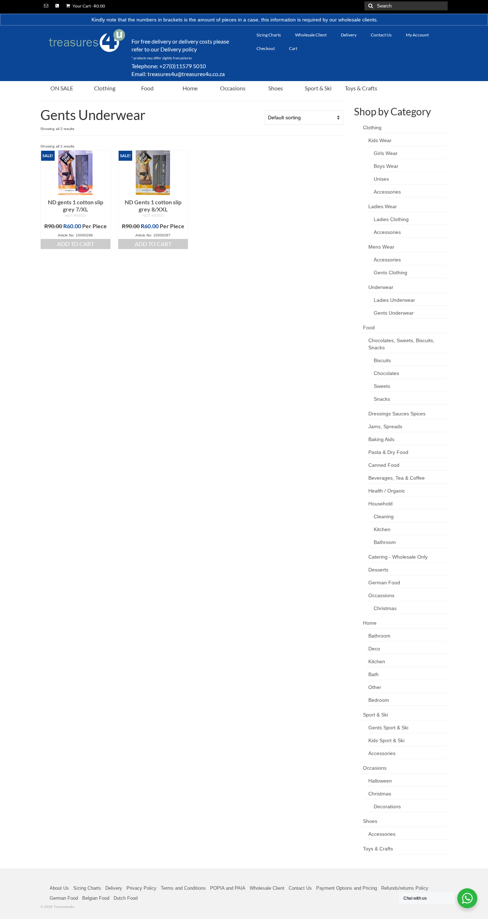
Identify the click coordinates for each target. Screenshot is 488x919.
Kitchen (382, 529)
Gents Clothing (390, 272)
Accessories (387, 192)
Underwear (380, 287)
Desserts (378, 570)
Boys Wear (386, 166)
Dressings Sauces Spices (396, 413)
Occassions (381, 595)
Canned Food (383, 465)
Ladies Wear (382, 206)
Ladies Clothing (391, 219)
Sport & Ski (375, 715)
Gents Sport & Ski (388, 727)
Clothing (372, 127)
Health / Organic (386, 491)
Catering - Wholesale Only (398, 557)
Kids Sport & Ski (386, 740)
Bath (373, 674)
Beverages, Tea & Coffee (396, 478)
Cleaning (384, 516)
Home (370, 623)
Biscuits (382, 360)
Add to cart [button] (75, 243)
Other (374, 687)
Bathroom (385, 542)
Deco (374, 648)
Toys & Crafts (378, 848)
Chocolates (386, 373)
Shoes (370, 821)
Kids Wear (380, 140)
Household (380, 503)
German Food (384, 582)
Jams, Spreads (385, 426)
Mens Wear (381, 247)
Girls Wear (386, 153)
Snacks (382, 399)
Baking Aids (381, 439)
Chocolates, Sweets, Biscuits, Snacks (401, 344)
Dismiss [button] (388, 20)
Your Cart (88, 6)
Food (369, 327)
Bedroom (378, 700)
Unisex (381, 179)
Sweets (382, 386)
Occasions (375, 768)
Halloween (380, 781)
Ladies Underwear (394, 300)
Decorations (387, 806)
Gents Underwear (394, 313)
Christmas (385, 608)
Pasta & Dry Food (388, 452)
